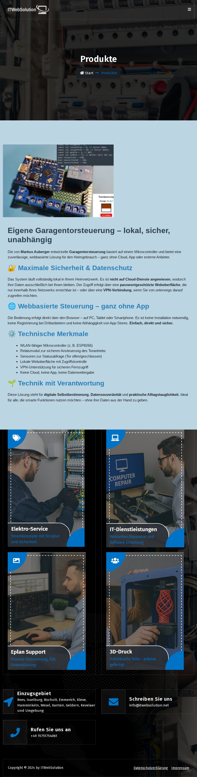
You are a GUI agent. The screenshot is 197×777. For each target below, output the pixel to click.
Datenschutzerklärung (151, 768)
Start (88, 73)
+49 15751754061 (44, 736)
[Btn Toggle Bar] (189, 9)
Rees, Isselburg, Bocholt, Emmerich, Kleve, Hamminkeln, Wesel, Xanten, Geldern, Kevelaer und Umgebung (56, 705)
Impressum (180, 768)
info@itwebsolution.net (149, 705)
